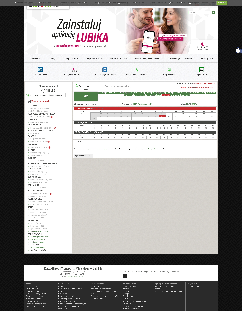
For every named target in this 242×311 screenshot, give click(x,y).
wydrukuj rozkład (85, 156)
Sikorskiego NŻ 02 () (39, 193)
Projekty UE (206, 58)
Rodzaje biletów (32, 301)
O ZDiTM (126, 291)
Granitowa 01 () (38, 247)
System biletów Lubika (35, 306)
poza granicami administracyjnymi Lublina (99, 149)
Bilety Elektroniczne (72, 75)
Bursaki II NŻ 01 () (38, 142)
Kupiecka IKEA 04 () (39, 122)
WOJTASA (155, 93)
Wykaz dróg (202, 75)
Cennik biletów (31, 286)
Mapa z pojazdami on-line (137, 75)
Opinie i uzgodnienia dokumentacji (168, 291)
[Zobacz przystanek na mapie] (28, 108)
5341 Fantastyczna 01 (142, 104)
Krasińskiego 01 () (38, 212)
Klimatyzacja (63, 294)
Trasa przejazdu (40, 101)
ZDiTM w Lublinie (118, 58)
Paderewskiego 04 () (39, 153)
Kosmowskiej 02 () (39, 182)
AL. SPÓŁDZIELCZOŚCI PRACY (116, 93)
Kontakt (126, 289)
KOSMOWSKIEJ (211, 93)
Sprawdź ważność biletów (36, 304)
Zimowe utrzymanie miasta (147, 58)
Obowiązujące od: (55, 95)
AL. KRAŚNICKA (151, 95)
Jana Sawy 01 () (37, 218)
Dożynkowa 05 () (38, 139)
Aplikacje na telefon (66, 286)
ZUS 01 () (35, 223)
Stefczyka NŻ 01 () (39, 147)
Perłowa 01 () (37, 242)
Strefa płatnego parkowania (104, 75)
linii (88, 86)
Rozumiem (222, 3)
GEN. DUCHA (129, 95)
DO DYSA (148, 93)
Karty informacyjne (98, 286)
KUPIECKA (130, 93)
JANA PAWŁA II (175, 95)
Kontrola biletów (32, 291)
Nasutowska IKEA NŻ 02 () (41, 128)
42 (86, 96)
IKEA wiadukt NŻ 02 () (40, 117)
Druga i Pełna (153, 149)
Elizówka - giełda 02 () (40, 108)
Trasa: (82, 86)
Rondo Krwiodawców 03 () (41, 202)
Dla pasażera (70, 58)
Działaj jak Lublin (193, 286)
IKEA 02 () (35, 133)
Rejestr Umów (128, 304)
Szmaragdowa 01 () (39, 237)
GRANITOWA (185, 95)
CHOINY (162, 93)
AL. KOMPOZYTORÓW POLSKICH (183, 93)
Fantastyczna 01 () (39, 231)
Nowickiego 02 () (38, 188)
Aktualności (36, 58)
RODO (125, 299)
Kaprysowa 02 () (38, 174)
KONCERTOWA (200, 93)
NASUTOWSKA (139, 93)
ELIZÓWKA (101, 93)
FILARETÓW (165, 95)
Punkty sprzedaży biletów (36, 294)
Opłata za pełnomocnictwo (69, 299)
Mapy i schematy (169, 75)
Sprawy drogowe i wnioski (179, 58)
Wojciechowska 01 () (39, 210)
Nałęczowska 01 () (39, 204)
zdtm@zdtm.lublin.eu (76, 277)
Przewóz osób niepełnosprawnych (72, 304)
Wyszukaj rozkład (38, 95)
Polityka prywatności (131, 296)
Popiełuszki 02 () (38, 196)
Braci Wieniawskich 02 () (41, 180)
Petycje (126, 294)
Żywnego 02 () (37, 161)
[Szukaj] (213, 12)
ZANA (159, 95)
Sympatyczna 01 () (38, 229)
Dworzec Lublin (40, 75)
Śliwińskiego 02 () (38, 155)
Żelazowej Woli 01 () (39, 166)
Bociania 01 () (37, 239)
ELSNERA (169, 93)
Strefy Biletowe (32, 289)
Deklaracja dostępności (132, 286)
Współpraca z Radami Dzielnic (135, 301)
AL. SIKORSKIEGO (139, 95)
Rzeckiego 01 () (37, 226)
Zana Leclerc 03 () (38, 215)
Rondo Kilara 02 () (38, 172)
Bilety (52, 58)
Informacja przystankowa (101, 289)
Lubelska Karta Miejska (67, 296)
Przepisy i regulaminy (66, 301)
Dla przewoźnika (93, 58)
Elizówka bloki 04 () (39, 111)
